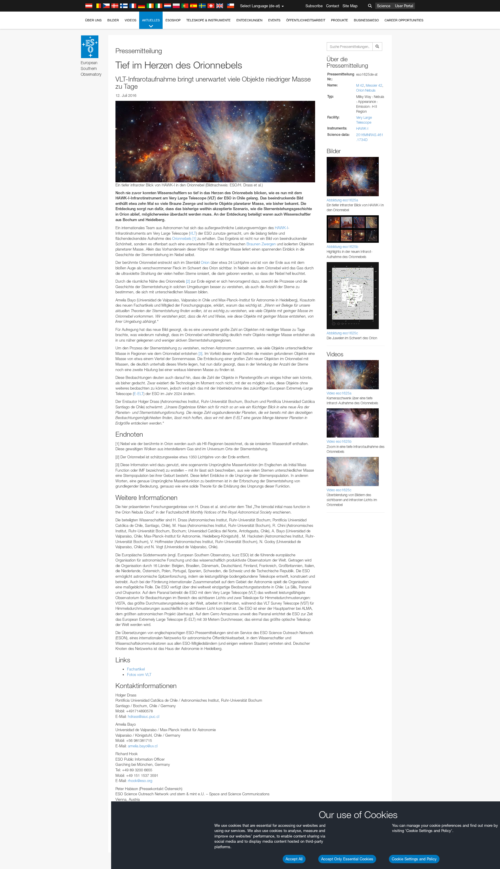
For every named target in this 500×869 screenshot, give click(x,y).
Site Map (350, 5)
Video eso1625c (339, 490)
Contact (332, 5)
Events (274, 20)
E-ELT (139, 393)
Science (383, 5)
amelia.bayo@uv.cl (142, 746)
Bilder (113, 20)
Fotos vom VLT (139, 674)
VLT (193, 233)
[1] (194, 238)
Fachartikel (136, 669)
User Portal (404, 5)
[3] (200, 353)
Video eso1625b (339, 441)
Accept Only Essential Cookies (347, 859)
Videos (130, 20)
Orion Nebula (365, 90)
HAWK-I (281, 227)
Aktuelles (151, 20)
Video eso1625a (339, 393)
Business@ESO (366, 20)
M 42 (360, 85)
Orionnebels (181, 238)
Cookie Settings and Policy (414, 859)
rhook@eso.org (140, 780)
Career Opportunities (404, 20)
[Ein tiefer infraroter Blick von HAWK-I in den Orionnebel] (215, 141)
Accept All (294, 859)
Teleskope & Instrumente (208, 20)
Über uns (93, 20)
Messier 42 (374, 85)
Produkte (339, 20)
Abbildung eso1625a (342, 200)
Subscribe (314, 5)
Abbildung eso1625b (342, 246)
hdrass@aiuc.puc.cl (143, 716)
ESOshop (173, 20)
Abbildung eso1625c (342, 333)
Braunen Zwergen (261, 244)
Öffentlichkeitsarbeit (305, 20)
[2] (188, 281)
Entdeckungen (249, 20)
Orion (205, 262)
